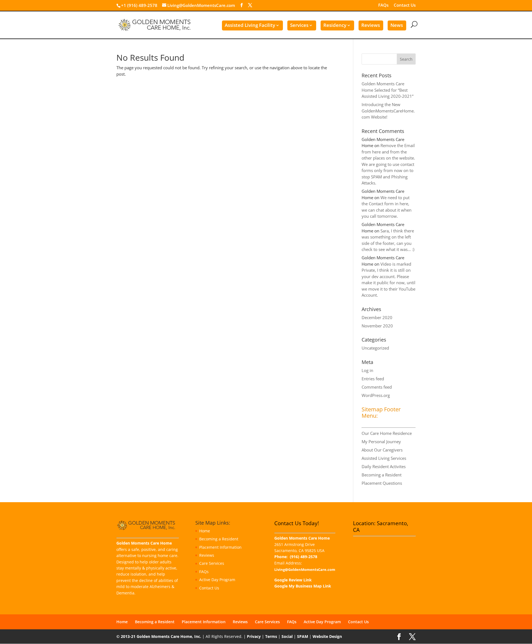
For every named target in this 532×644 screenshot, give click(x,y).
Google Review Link (293, 580)
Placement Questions (382, 483)
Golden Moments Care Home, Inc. (169, 636)
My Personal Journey (381, 441)
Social (287, 636)
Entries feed (373, 378)
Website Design (327, 636)
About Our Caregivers (382, 450)
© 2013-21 (125, 636)
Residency (334, 25)
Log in (367, 370)
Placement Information (220, 547)
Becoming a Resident (381, 475)
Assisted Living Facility (250, 25)
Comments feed (377, 387)
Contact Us (405, 5)
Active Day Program (217, 579)
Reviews (370, 25)
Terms (271, 636)
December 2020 (377, 317)
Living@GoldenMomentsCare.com (304, 569)
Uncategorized (375, 348)
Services (299, 25)
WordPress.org (376, 395)
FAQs (383, 5)
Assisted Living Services (384, 458)
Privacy (254, 636)
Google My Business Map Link (302, 586)
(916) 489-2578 (303, 556)
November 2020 (377, 326)
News (396, 25)
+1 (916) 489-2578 (139, 5)
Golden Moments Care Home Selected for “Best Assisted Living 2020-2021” (387, 90)
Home (204, 530)
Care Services (211, 563)
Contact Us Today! (296, 523)
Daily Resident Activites (384, 466)
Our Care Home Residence (387, 433)
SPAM (302, 636)
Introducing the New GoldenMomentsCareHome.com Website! (388, 111)
